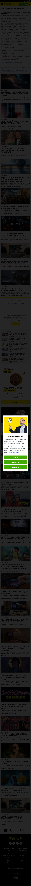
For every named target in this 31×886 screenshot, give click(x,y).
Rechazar (15, 467)
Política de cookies (14, 452)
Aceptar (15, 457)
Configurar (16, 462)
